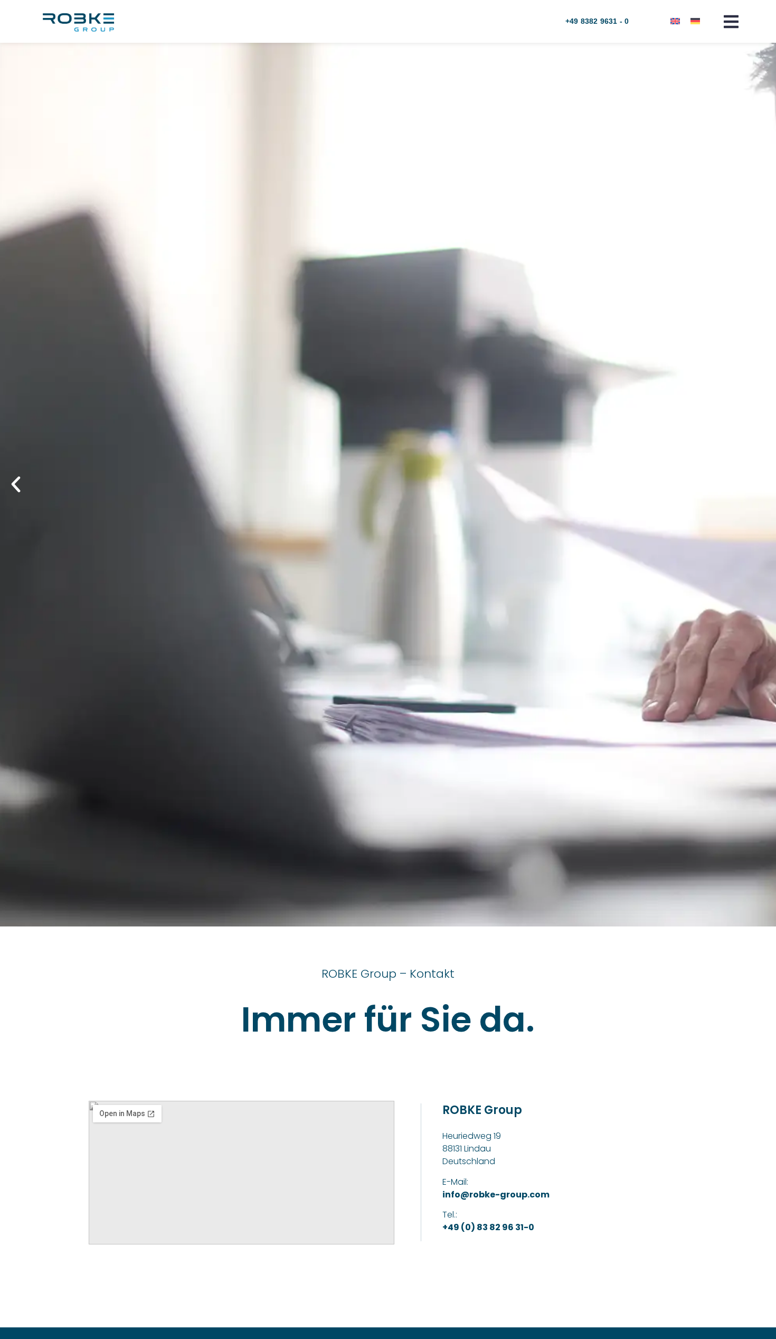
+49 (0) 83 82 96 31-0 (488, 1227)
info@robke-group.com (496, 1194)
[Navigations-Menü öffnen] (731, 21)
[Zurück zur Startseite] (79, 22)
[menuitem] (675, 21)
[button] (15, 484)
